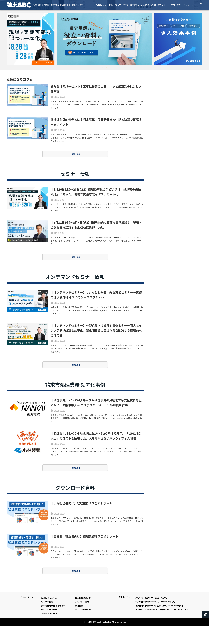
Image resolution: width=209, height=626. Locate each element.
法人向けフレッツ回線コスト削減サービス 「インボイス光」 (162, 609)
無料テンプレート (185, 5)
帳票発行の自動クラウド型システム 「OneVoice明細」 (159, 605)
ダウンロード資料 (166, 5)
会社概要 (79, 605)
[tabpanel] (104, 39)
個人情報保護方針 (83, 598)
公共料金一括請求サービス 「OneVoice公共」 (155, 602)
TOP (205, 615)
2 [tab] (107, 67)
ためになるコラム (104, 5)
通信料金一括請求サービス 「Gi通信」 (152, 598)
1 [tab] (102, 67)
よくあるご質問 (82, 602)
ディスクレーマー (83, 609)
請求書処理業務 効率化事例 (143, 5)
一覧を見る (75, 153)
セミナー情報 (121, 5)
